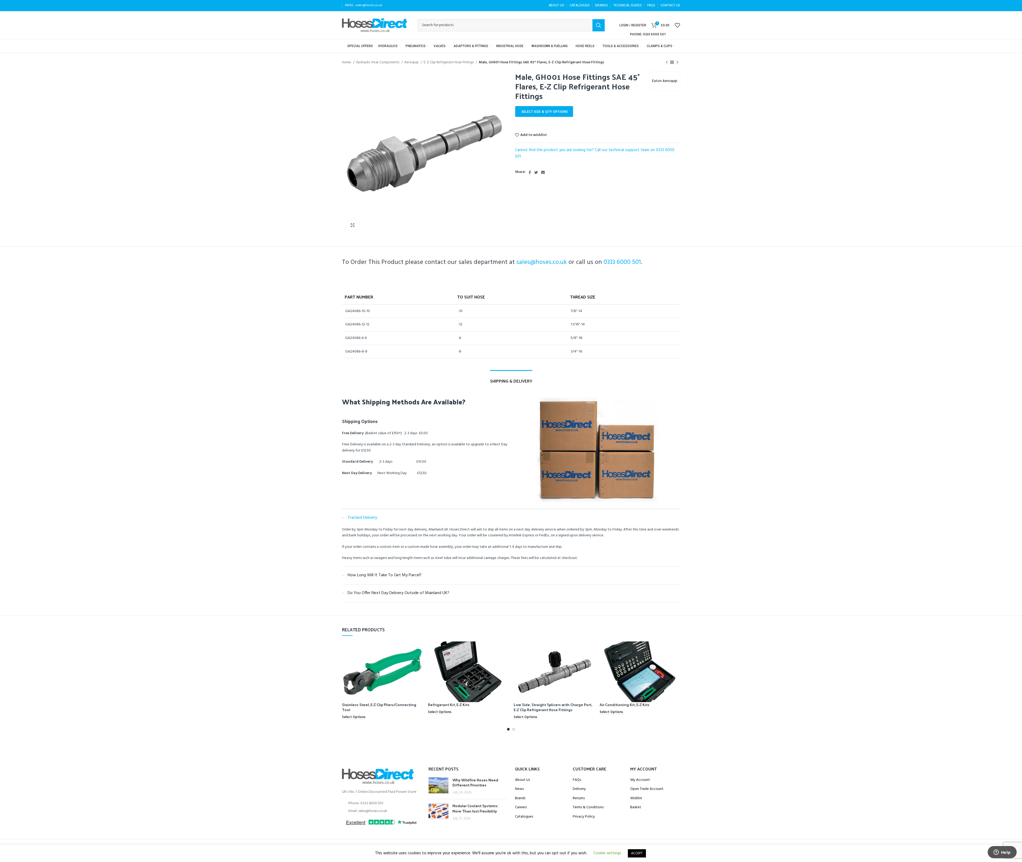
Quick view (418, 650)
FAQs (577, 780)
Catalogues (524, 816)
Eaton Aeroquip (664, 81)
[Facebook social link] (530, 172)
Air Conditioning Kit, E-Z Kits (624, 704)
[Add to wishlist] (418, 662)
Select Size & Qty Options (544, 112)
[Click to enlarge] (352, 225)
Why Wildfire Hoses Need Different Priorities (475, 783)
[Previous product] (666, 62)
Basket (635, 807)
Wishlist (636, 798)
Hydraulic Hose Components (378, 62)
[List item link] (381, 803)
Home (347, 62)
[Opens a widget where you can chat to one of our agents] (1002, 852)
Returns (579, 798)
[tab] (511, 378)
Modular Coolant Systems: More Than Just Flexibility (475, 808)
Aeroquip (411, 62)
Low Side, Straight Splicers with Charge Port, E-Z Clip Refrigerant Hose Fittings (553, 707)
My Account (640, 780)
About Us (522, 780)
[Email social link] (542, 172)
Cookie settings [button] (607, 853)
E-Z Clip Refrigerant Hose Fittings (449, 62)
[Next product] (677, 62)
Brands (520, 798)
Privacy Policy (584, 816)
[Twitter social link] (536, 172)
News (519, 789)
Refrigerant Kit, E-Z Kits (448, 704)
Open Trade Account (647, 789)
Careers (521, 807)
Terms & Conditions (588, 807)
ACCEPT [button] (637, 853)
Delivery (579, 789)
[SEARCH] (598, 25)
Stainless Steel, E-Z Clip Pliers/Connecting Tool (379, 707)
